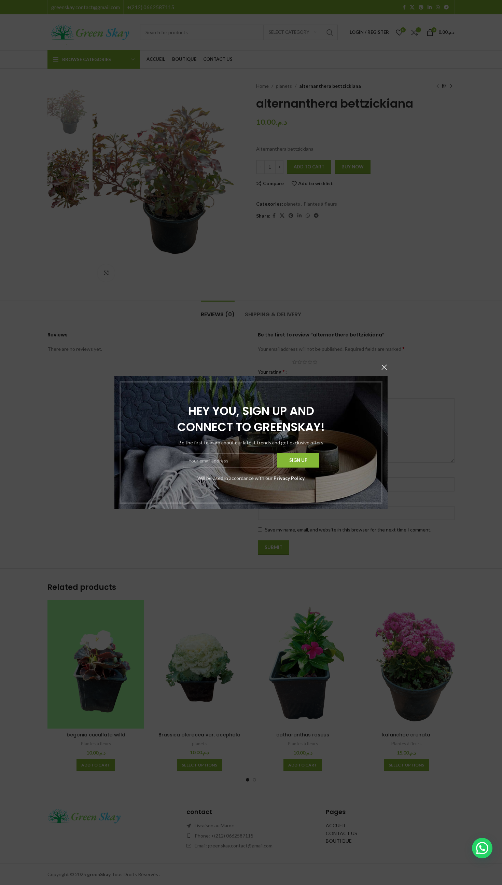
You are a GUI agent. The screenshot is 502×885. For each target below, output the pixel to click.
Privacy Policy (289, 478)
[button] (482, 848)
